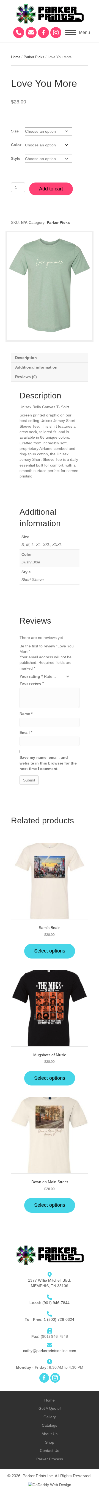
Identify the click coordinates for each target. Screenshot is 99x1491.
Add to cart (51, 189)
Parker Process (49, 1459)
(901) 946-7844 (56, 1303)
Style (15, 158)
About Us (49, 1434)
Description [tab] (26, 357)
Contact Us (49, 1450)
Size (15, 131)
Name (26, 713)
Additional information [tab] (36, 367)
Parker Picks (34, 57)
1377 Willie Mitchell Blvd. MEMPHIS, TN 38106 (49, 1283)
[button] (18, 32)
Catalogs (49, 1425)
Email (26, 732)
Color (16, 145)
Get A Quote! (49, 1408)
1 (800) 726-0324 (59, 1319)
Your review (32, 683)
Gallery (49, 1417)
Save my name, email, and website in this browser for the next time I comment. (48, 763)
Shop (49, 1442)
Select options (49, 951)
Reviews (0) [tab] (26, 377)
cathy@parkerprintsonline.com (49, 1350)
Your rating (31, 676)
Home (15, 57)
